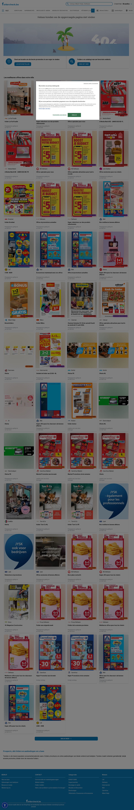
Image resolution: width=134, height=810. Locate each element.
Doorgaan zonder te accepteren (91, 83)
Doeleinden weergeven (60, 115)
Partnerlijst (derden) (44, 108)
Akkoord (74, 115)
